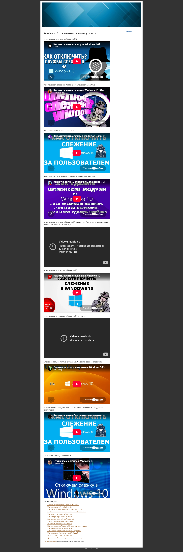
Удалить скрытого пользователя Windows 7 (63, 505)
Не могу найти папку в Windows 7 (60, 535)
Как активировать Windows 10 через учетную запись (67, 526)
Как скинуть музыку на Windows (59, 517)
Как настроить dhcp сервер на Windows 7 (62, 533)
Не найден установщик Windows (59, 524)
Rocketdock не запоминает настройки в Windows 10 (66, 512)
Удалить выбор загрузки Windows (60, 521)
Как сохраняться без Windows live (59, 507)
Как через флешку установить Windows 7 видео (65, 509)
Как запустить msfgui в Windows (59, 514)
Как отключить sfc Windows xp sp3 (60, 528)
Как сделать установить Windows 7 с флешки (64, 531)
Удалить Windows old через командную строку (64, 538)
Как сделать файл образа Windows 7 (60, 519)
